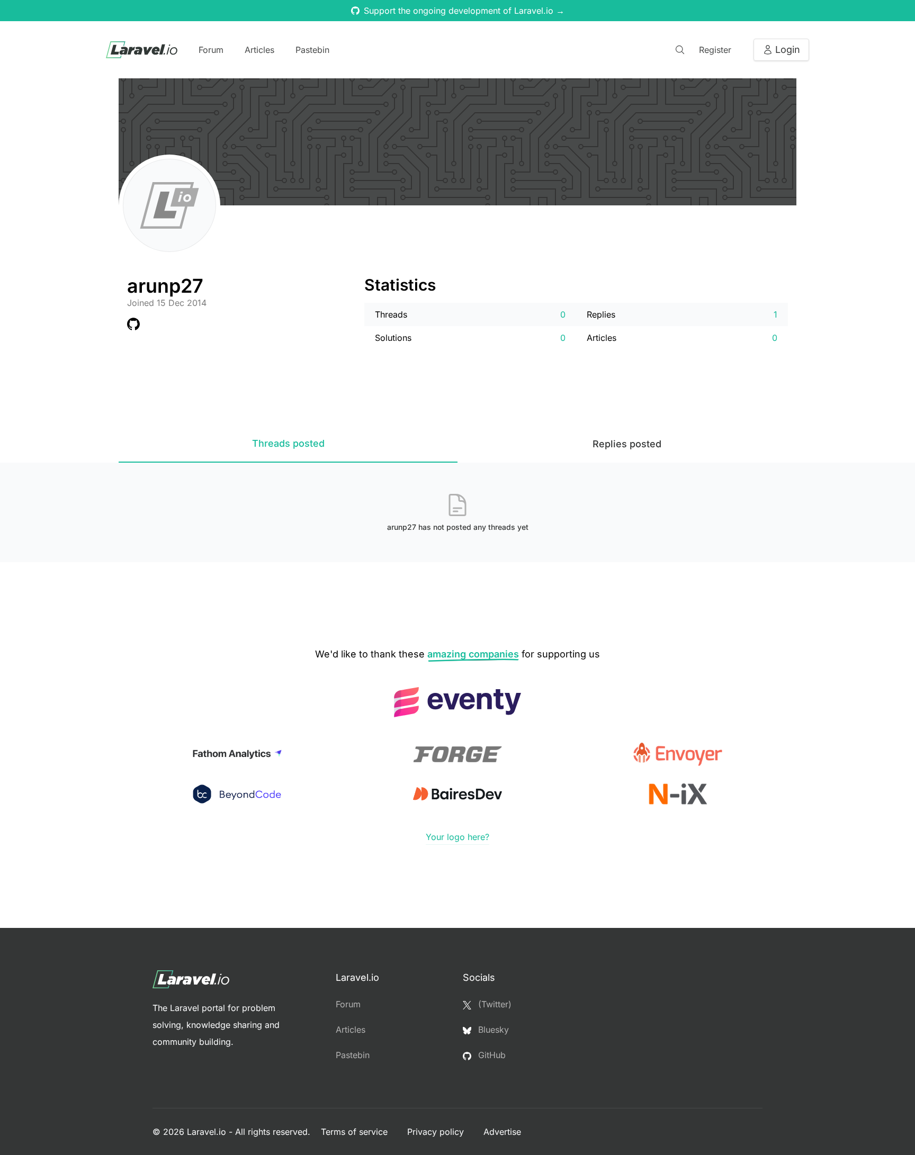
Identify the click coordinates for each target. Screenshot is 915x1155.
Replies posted (627, 443)
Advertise (502, 1131)
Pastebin (312, 49)
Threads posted (288, 443)
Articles (259, 49)
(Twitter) (494, 1004)
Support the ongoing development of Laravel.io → (464, 10)
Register (715, 49)
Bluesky (492, 1029)
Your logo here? (457, 837)
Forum (211, 49)
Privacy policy (437, 1131)
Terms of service (355, 1131)
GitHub (491, 1055)
